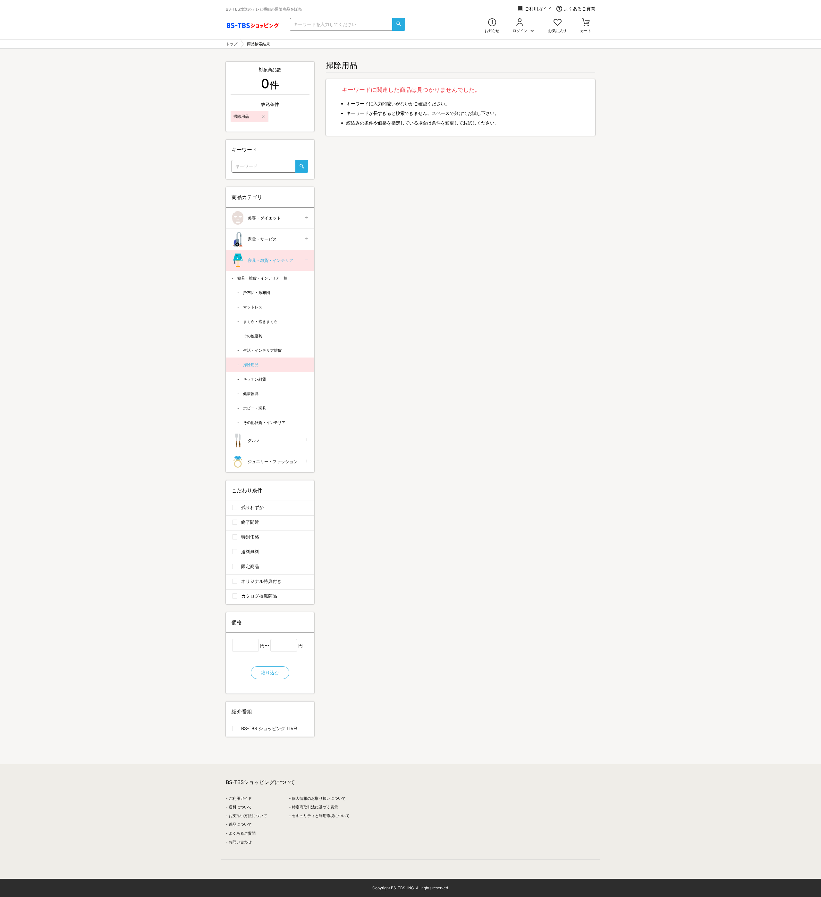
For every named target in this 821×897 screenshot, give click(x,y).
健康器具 (250, 393)
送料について (240, 807)
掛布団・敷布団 (256, 292)
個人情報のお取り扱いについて (319, 798)
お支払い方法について (248, 815)
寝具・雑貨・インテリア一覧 (262, 278)
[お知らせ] (492, 23)
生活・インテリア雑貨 (262, 350)
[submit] (398, 24)
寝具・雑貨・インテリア (270, 260)
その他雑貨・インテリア (264, 422)
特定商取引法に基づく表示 (315, 807)
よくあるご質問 (579, 8)
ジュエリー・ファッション (273, 461)
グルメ (254, 440)
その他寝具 (252, 335)
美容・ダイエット (264, 217)
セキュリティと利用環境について (321, 815)
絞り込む (270, 672)
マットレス (252, 307)
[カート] (586, 23)
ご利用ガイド (538, 8)
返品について (240, 824)
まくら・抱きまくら (260, 321)
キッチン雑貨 (254, 379)
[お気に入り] (558, 23)
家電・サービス (262, 239)
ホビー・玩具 (254, 408)
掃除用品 (250, 364)
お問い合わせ (240, 842)
